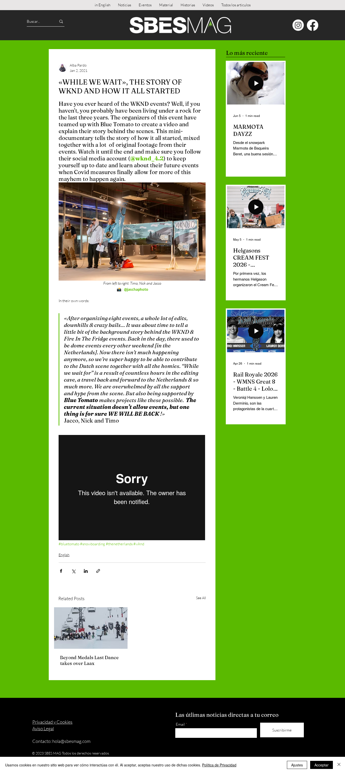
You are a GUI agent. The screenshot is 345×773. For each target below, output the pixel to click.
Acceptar (321, 764)
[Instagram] (298, 25)
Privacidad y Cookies (52, 722)
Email (180, 724)
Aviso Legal (43, 728)
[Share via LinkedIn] (85, 571)
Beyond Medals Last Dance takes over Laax (89, 660)
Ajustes (297, 764)
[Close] (339, 765)
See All (201, 598)
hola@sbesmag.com (71, 741)
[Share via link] (98, 571)
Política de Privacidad (219, 764)
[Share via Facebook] (61, 571)
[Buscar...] (61, 21)
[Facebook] (312, 25)
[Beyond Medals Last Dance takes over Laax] (91, 628)
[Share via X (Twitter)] (73, 571)
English (64, 555)
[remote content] (132, 488)
